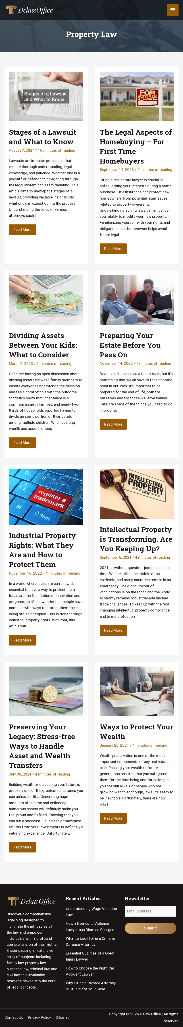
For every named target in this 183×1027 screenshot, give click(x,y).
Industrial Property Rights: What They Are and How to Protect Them (42, 550)
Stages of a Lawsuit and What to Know (42, 136)
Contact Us (13, 1017)
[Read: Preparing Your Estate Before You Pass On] (137, 299)
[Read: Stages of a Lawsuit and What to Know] (46, 96)
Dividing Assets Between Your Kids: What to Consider (43, 344)
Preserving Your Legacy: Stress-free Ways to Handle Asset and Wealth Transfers (42, 746)
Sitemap (62, 1017)
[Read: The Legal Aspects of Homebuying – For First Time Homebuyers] (137, 96)
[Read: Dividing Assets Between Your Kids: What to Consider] (46, 299)
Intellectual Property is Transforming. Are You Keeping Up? (136, 538)
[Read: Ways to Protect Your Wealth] (137, 691)
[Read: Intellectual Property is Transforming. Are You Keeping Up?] (137, 493)
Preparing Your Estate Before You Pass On (130, 344)
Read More (22, 231)
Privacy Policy (39, 1017)
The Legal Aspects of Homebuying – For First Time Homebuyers (136, 146)
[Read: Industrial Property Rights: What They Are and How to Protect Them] (46, 496)
